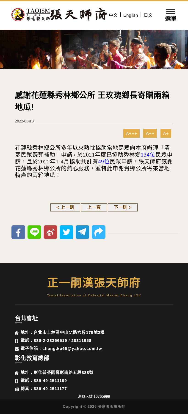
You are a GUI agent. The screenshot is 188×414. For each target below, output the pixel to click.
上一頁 (94, 207)
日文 (148, 15)
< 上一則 (65, 207)
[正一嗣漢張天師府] (30, 15)
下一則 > (123, 207)
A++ (150, 133)
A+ (166, 133)
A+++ (131, 133)
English (130, 15)
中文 (113, 15)
